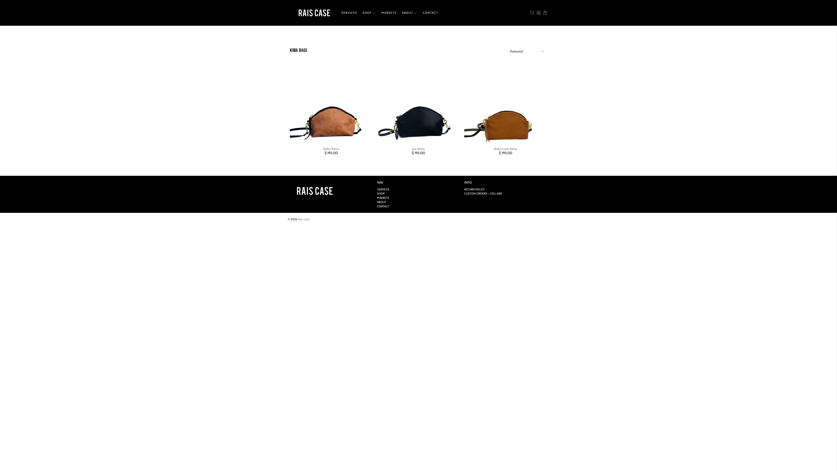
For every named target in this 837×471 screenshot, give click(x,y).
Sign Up (490, 248)
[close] (512, 187)
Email (412, 240)
